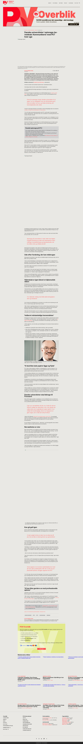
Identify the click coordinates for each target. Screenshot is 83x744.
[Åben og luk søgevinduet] (79, 3)
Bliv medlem (25, 727)
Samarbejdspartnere (27, 724)
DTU (34, 615)
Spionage (48, 615)
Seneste (4, 719)
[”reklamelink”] (41, 16)
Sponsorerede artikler (8, 725)
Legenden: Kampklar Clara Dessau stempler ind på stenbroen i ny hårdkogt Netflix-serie (29, 679)
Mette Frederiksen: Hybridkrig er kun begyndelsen (53, 678)
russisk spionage (42, 615)
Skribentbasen (6, 727)
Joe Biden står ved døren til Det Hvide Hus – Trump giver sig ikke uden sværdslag (53, 706)
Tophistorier (6, 717)
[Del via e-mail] (56, 70)
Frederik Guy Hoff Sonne (39, 82)
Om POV (24, 717)
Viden (82, 680)
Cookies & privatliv (27, 730)
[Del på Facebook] (53, 70)
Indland (36, 30)
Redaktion (25, 719)
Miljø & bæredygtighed (76, 680)
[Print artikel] (58, 70)
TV (22, 681)
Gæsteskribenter (26, 722)
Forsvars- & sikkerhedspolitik (29, 30)
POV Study (5, 724)
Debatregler (25, 725)
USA (51, 709)
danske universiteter (28, 615)
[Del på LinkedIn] (54, 70)
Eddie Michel (64, 721)
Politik (52, 680)
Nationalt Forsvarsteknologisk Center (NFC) (42, 416)
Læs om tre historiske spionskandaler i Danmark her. (35, 611)
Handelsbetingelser (27, 728)
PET (37, 615)
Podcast (5, 722)
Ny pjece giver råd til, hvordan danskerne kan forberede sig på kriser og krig (29, 706)
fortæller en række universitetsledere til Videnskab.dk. (35, 109)
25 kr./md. (41, 648)
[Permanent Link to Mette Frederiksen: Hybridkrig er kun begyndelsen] (54, 665)
